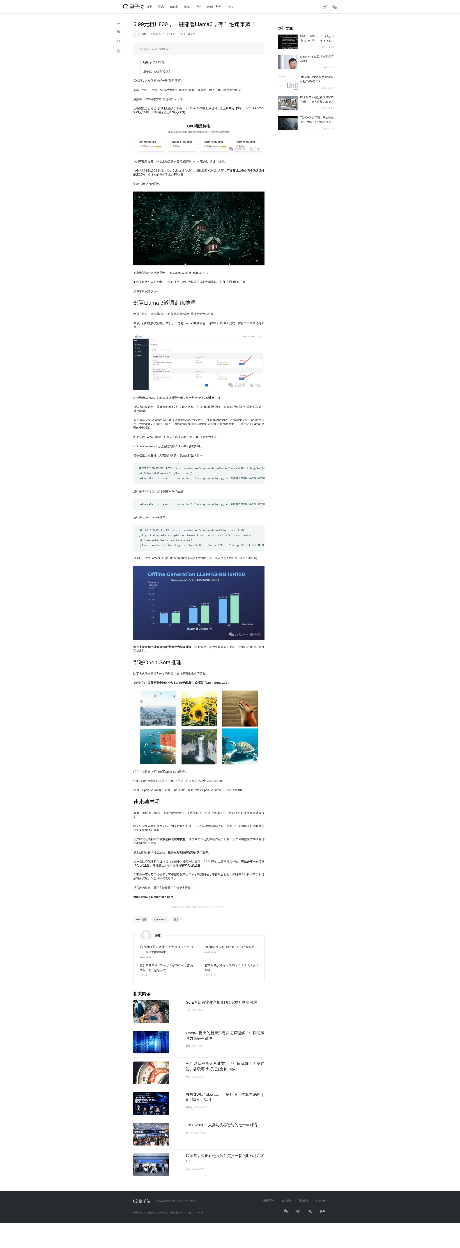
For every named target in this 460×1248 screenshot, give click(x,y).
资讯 (161, 6)
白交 (188, 1168)
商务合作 (321, 1200)
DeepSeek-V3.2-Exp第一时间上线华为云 (231, 946)
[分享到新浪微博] (118, 41)
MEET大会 (214, 6)
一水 (188, 1010)
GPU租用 (141, 919)
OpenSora (160, 919)
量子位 (191, 34)
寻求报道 (304, 1200)
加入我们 (286, 1200)
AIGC (230, 6)
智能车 (173, 6)
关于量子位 (268, 1200)
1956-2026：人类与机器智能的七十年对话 (221, 1125)
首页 (149, 6)
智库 (187, 6)
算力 (176, 919)
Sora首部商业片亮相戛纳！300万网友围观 (221, 1002)
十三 (188, 1076)
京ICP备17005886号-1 (194, 1212)
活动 (198, 6)
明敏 (143, 34)
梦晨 (188, 1046)
